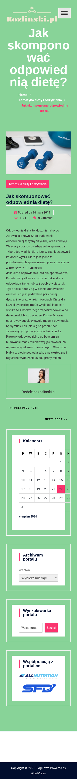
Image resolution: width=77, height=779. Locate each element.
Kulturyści (49, 315)
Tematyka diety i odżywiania (27, 184)
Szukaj (51, 628)
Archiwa (24, 570)
